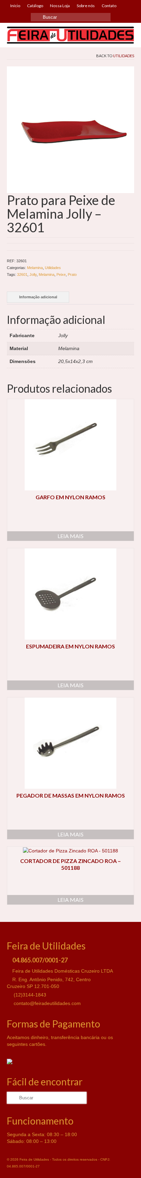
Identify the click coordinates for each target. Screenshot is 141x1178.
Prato (72, 274)
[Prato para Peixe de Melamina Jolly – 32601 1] (70, 129)
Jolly (33, 274)
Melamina (35, 268)
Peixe (61, 274)
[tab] (38, 297)
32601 (22, 274)
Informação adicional (38, 297)
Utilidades (123, 55)
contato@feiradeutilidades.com (46, 1003)
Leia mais (70, 536)
